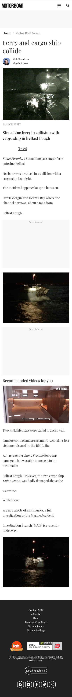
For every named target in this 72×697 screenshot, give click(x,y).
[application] (36, 404)
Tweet (22, 148)
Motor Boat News (28, 33)
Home (7, 33)
